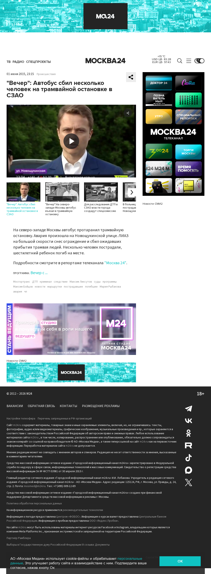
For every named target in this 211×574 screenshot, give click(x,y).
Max (188, 470)
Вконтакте (188, 421)
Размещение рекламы (101, 406)
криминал (46, 281)
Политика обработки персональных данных (34, 503)
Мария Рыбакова (110, 286)
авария (17, 291)
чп (25, 291)
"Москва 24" (115, 263)
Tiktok (188, 458)
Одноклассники (188, 433)
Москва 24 (105, 61)
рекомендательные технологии (83, 510)
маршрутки (54, 286)
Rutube (188, 445)
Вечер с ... (39, 273)
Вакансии (15, 406)
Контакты (68, 406)
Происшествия (46, 74)
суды (97, 281)
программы (110, 281)
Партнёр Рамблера (19, 538)
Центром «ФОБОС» (68, 517)
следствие (61, 281)
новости (40, 286)
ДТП (35, 281)
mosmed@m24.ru (35, 486)
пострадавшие (73, 286)
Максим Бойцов (23, 286)
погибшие (91, 286)
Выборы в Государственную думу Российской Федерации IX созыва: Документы (58, 545)
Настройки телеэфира (21, 419)
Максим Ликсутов (81, 281)
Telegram (188, 408)
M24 (29, 393)
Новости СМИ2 (17, 361)
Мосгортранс (21, 281)
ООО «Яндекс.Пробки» (103, 521)
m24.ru (17, 425)
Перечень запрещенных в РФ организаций (65, 419)
